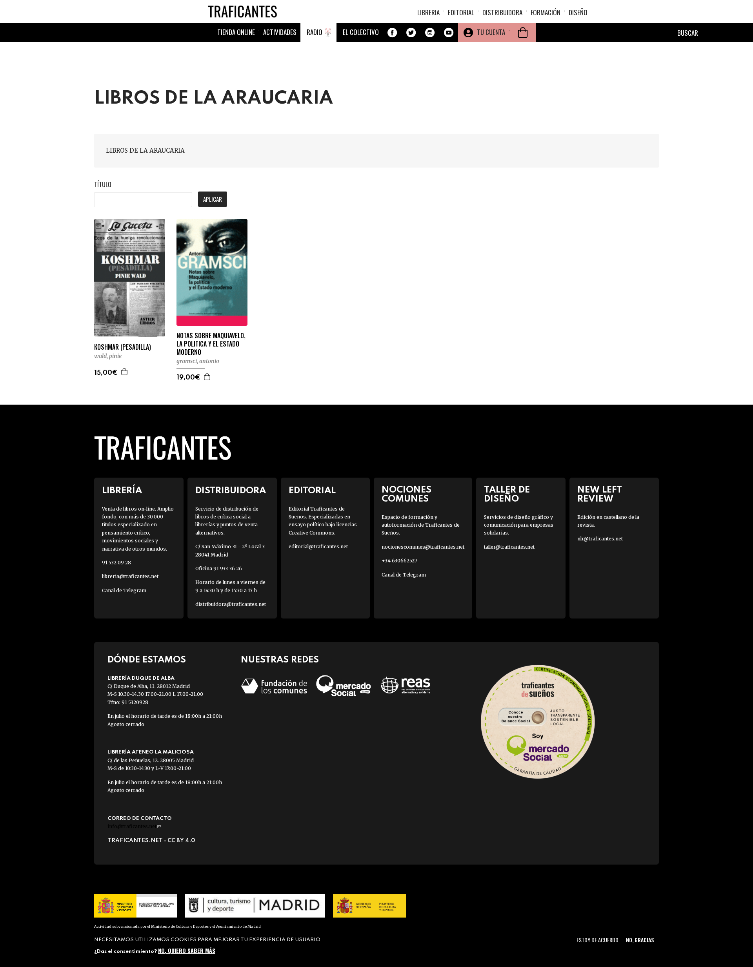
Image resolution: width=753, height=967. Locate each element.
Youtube (448, 32)
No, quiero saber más (186, 950)
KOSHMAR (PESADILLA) (122, 347)
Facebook (392, 32)
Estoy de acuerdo (597, 940)
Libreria (428, 12)
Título (102, 184)
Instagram (429, 32)
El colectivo (361, 32)
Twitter (411, 32)
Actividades (279, 32)
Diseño (578, 12)
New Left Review (599, 494)
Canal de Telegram (124, 590)
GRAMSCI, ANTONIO (197, 361)
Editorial (461, 12)
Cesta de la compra (522, 32)
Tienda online (236, 32)
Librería (122, 490)
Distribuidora (502, 12)
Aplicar (212, 199)
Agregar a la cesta (124, 371)
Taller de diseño (507, 494)
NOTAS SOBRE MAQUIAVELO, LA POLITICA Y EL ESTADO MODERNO (211, 344)
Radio (314, 32)
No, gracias (640, 940)
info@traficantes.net (134, 826)
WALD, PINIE (108, 355)
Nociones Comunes (406, 494)
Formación (545, 12)
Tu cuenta (491, 32)
